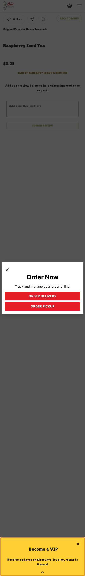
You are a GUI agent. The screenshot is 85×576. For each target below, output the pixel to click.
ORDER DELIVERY (50, 297)
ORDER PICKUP (51, 307)
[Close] (7, 269)
